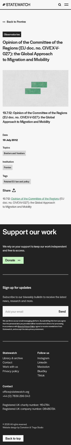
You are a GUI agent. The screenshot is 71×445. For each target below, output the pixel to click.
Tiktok (41, 375)
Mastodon (43, 367)
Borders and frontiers (14, 153)
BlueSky (42, 371)
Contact (7, 362)
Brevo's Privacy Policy (26, 326)
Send (62, 311)
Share (7, 190)
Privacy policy (11, 371)
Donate (10, 260)
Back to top (13, 438)
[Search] (59, 4)
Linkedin (42, 362)
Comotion (24, 427)
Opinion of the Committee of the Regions (35, 198)
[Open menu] (66, 5)
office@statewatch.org (16, 392)
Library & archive (13, 358)
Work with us (10, 367)
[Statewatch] (16, 4)
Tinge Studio (37, 427)
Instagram (43, 358)
